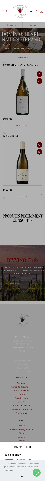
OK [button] (22, 477)
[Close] (41, 445)
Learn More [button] (9, 470)
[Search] (7, 11)
